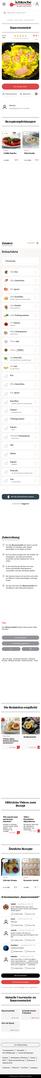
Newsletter (20, 1050)
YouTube (24, 1068)
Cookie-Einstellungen (25, 1053)
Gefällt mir (31, 914)
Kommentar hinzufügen (20, 982)
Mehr (36, 661)
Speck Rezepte (28, 661)
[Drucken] (36, 94)
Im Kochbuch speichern (20, 643)
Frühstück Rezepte (20, 659)
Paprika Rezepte (15, 661)
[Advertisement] (20, 775)
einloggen (21, 987)
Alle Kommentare (20, 975)
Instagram (34, 1068)
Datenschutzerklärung (16, 1060)
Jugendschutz (7, 1063)
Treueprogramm (8, 1050)
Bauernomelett (8, 1011)
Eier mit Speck (8, 1023)
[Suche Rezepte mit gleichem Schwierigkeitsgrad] (36, 36)
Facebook (6, 1068)
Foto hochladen (20, 638)
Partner (33, 1058)
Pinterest (15, 1068)
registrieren (33, 987)
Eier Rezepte (8, 659)
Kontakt (5, 1058)
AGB (4, 1060)
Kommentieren (18, 914)
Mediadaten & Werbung (19, 1058)
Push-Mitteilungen (8, 1053)
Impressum (31, 1060)
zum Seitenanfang (20, 1045)
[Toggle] (36, 4)
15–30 (4, 35)
